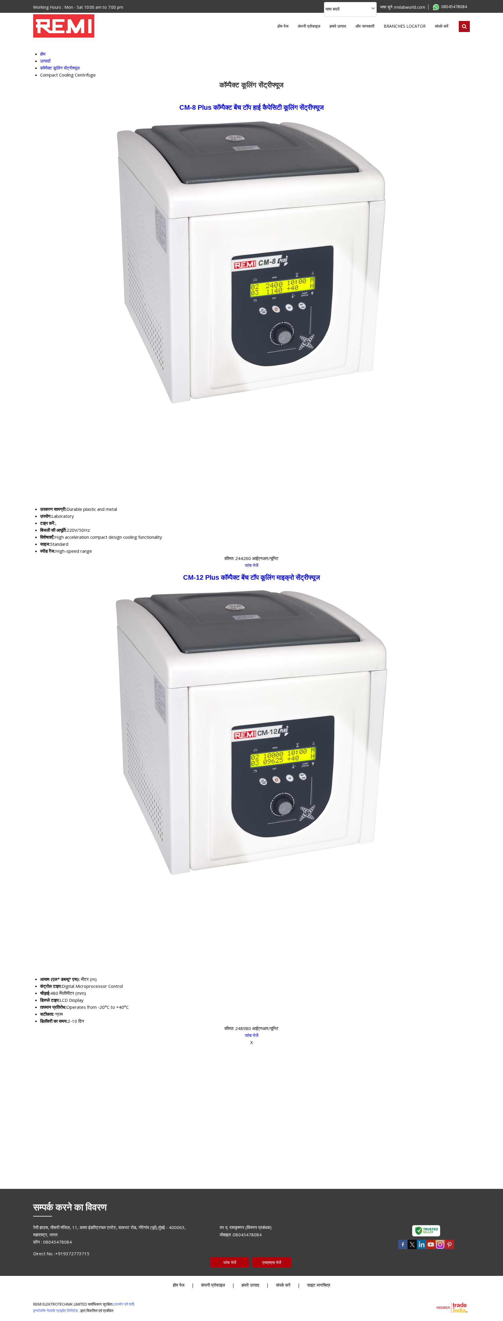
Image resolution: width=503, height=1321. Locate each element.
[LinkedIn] (421, 1248)
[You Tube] (430, 1248)
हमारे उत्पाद (338, 26)
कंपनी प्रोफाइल (309, 26)
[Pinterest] (449, 1248)
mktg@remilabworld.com (401, 7)
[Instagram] (440, 1248)
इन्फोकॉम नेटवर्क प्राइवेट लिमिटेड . (56, 1310)
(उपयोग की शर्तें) (123, 1304)
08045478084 (454, 6)
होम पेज (282, 26)
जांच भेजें (251, 565)
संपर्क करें (441, 26)
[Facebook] (403, 1248)
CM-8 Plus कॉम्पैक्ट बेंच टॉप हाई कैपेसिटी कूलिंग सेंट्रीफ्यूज (251, 107)
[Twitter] (412, 1248)
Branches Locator (405, 26)
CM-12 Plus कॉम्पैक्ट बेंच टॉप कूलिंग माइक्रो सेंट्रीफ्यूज (251, 577)
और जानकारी (364, 26)
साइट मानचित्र (318, 1285)
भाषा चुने (386, 7)
